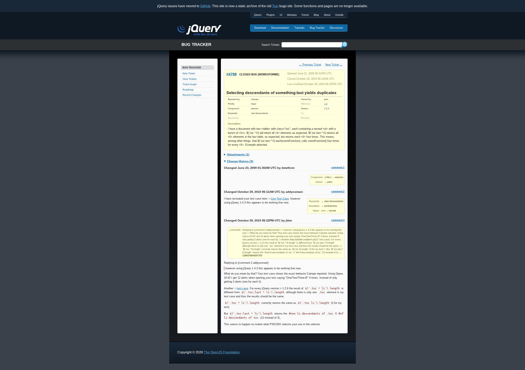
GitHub (205, 6)
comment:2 (338, 191)
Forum (305, 15)
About (327, 15)
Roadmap (188, 89)
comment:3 (338, 220)
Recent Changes (192, 95)
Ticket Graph (190, 84)
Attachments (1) (238, 154)
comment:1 (338, 167)
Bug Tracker (317, 27)
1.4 (325, 104)
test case (242, 288)
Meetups (292, 15)
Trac (275, 6)
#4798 (231, 74)
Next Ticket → (333, 64)
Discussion (336, 27)
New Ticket (189, 73)
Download (260, 27)
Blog (316, 15)
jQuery (257, 15)
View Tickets (189, 79)
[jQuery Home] (199, 30)
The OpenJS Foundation (222, 352)
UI (281, 15)
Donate (339, 15)
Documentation (280, 27)
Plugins (270, 15)
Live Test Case (280, 198)
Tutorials (299, 27)
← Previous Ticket (310, 64)
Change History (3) (240, 161)
